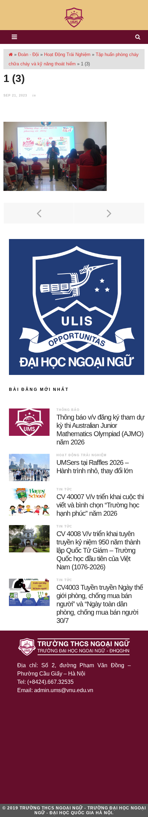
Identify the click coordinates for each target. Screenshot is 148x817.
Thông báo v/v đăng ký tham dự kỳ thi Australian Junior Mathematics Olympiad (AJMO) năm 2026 (100, 429)
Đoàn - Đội (28, 54)
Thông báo (68, 410)
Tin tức (64, 489)
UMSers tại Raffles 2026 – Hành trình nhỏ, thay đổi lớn (94, 467)
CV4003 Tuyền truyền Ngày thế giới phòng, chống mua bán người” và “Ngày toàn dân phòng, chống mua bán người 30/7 (99, 604)
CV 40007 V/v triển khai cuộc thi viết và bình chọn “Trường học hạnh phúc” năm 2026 (100, 505)
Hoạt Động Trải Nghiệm (67, 54)
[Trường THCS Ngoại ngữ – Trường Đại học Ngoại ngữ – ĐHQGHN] (74, 17)
